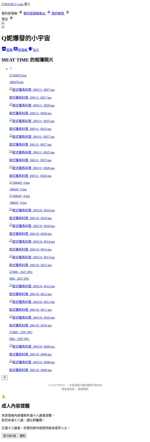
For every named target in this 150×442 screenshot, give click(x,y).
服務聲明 (83, 389)
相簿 (9, 50)
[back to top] (5, 377)
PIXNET (61, 385)
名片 (36, 50)
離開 (22, 435)
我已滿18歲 (9, 435)
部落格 (23, 50)
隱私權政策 (68, 389)
